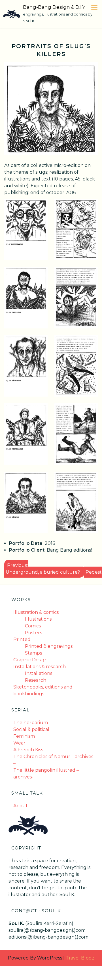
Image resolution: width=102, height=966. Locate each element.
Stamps (33, 653)
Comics (33, 626)
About (20, 805)
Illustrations (38, 619)
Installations (38, 673)
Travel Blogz (80, 958)
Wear (19, 743)
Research (35, 680)
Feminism (24, 736)
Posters (33, 632)
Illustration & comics (36, 612)
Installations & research (39, 666)
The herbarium (30, 722)
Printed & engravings (49, 646)
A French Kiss (28, 749)
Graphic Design (30, 659)
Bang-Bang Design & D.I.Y (54, 7)
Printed (22, 639)
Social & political (31, 729)
